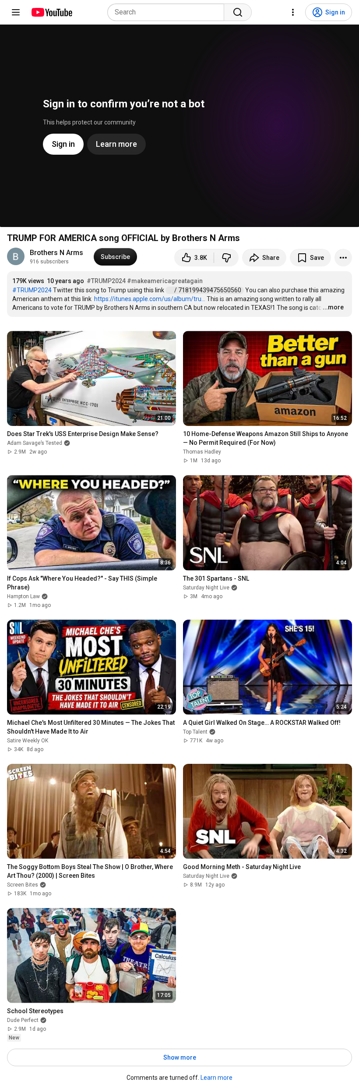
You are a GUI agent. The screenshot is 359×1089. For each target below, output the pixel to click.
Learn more (216, 1077)
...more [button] (333, 307)
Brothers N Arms (56, 252)
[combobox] (168, 12)
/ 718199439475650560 (208, 290)
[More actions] (343, 257)
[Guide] (16, 12)
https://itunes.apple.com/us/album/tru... (149, 298)
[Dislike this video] (226, 257)
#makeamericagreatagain (165, 280)
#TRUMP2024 (106, 280)
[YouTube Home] (51, 12)
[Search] (238, 12)
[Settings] (293, 12)
